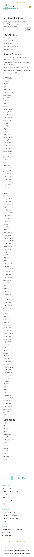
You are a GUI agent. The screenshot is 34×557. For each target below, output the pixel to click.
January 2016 (7, 294)
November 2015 (8, 300)
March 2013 (6, 389)
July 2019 (6, 187)
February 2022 (7, 109)
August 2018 (7, 215)
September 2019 (8, 182)
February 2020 (7, 168)
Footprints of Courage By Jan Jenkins (19, 70)
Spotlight (6, 451)
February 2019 (7, 199)
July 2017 (6, 252)
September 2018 (8, 213)
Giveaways (6, 533)
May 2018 (6, 224)
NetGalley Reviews (8, 440)
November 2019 (8, 176)
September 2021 (8, 117)
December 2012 (8, 398)
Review (5, 445)
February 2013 (7, 392)
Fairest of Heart (8, 43)
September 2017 (8, 246)
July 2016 (6, 283)
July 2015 (6, 311)
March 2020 (6, 165)
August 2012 (7, 409)
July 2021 (6, 123)
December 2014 (8, 330)
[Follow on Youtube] (24, 2)
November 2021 (8, 115)
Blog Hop (6, 428)
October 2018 (7, 210)
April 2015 (6, 319)
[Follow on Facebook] (9, 2)
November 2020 (8, 145)
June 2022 (6, 101)
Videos (5, 459)
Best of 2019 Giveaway (21, 67)
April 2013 (6, 386)
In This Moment (8, 41)
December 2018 (8, 204)
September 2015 (8, 305)
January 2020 (7, 171)
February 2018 (7, 232)
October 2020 (7, 148)
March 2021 (6, 134)
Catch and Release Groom (11, 46)
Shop (4, 521)
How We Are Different (10, 491)
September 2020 (8, 151)
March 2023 (6, 89)
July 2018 (6, 218)
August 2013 (7, 375)
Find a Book (6, 497)
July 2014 (6, 344)
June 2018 (6, 221)
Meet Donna (6, 488)
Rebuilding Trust (8, 49)
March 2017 (6, 260)
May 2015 (6, 316)
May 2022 (6, 103)
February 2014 (7, 358)
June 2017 (6, 255)
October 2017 (7, 243)
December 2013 (8, 364)
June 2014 (6, 347)
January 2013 (7, 395)
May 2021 (6, 129)
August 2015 (7, 308)
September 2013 (8, 372)
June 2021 (6, 126)
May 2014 (6, 350)
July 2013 (6, 378)
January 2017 (7, 266)
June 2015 (6, 314)
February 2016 (7, 291)
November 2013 (8, 367)
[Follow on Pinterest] (20, 2)
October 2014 (7, 336)
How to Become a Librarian (12, 530)
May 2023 (6, 84)
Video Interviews (8, 512)
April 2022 (6, 106)
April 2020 (6, 162)
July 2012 (6, 412)
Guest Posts (7, 437)
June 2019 (6, 190)
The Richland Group (24, 553)
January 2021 (7, 140)
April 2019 (6, 196)
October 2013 (7, 370)
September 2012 (8, 406)
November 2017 (8, 241)
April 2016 (6, 286)
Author (5, 423)
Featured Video (7, 434)
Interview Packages (9, 515)
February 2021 (7, 137)
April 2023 (6, 86)
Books (5, 431)
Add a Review (7, 500)
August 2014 (7, 342)
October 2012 (7, 403)
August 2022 (7, 95)
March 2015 (6, 322)
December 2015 (8, 297)
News (5, 442)
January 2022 (7, 112)
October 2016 (7, 274)
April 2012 (6, 415)
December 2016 (8, 269)
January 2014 (7, 361)
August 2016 (7, 280)
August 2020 (7, 154)
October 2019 (7, 179)
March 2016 (6, 288)
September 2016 (8, 277)
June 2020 (6, 159)
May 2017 (6, 257)
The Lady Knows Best (9, 38)
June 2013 (6, 381)
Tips (4, 454)
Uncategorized (7, 456)
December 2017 (8, 238)
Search (28, 29)
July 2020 (6, 157)
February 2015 (7, 325)
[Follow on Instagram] (13, 2)
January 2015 (7, 328)
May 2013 (6, 384)
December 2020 (8, 143)
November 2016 (8, 271)
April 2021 (6, 131)
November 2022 (8, 92)
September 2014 (8, 339)
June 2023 (6, 81)
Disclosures (7, 536)
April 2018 (6, 227)
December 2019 (8, 173)
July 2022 (6, 98)
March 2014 (6, 356)
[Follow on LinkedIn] (17, 2)
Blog (4, 426)
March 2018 (6, 230)
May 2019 (6, 193)
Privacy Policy (22, 550)
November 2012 (8, 400)
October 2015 (7, 302)
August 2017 (7, 249)
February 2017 (7, 263)
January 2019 (7, 201)
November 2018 (8, 207)
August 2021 (7, 120)
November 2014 (8, 333)
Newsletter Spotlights (11, 518)
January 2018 (7, 235)
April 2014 (6, 353)
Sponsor (5, 448)
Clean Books (7, 494)
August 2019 (7, 185)
